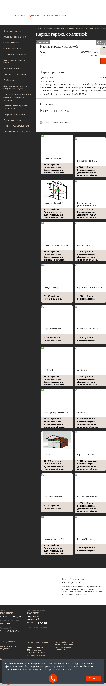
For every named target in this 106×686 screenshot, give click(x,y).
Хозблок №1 (49, 370)
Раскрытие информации (37, 642)
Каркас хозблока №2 (87, 160)
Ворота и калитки (12, 31)
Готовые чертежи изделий (16, 131)
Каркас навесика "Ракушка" (90, 287)
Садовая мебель (11, 42)
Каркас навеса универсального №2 (86, 204)
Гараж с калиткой (85, 454)
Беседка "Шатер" (85, 539)
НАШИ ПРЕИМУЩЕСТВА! (16, 125)
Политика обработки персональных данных (64, 643)
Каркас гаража (84, 245)
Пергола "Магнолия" (53, 328)
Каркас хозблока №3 (53, 158)
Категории (5, 684)
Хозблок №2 (83, 370)
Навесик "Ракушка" (53, 496)
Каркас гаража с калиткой (56, 245)
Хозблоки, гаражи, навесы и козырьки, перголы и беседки (17, 97)
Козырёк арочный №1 (87, 496)
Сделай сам (47, 15)
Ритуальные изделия (14, 114)
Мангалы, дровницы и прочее (14, 61)
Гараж (47, 454)
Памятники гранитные (14, 120)
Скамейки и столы (12, 48)
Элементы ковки (11, 68)
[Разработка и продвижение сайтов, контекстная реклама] (38, 652)
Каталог (15, 15)
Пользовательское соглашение (62, 648)
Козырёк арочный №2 (54, 539)
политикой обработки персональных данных (46, 669)
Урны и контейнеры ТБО (15, 54)
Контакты (60, 15)
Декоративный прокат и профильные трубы (15, 87)
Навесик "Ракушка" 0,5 (87, 328)
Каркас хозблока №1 (53, 203)
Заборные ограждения (14, 36)
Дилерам (34, 15)
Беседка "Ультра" (52, 287)
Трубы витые (10, 80)
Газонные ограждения (14, 74)
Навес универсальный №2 (56, 412)
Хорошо (93, 678)
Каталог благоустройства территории (15, 107)
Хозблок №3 (83, 412)
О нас (24, 15)
